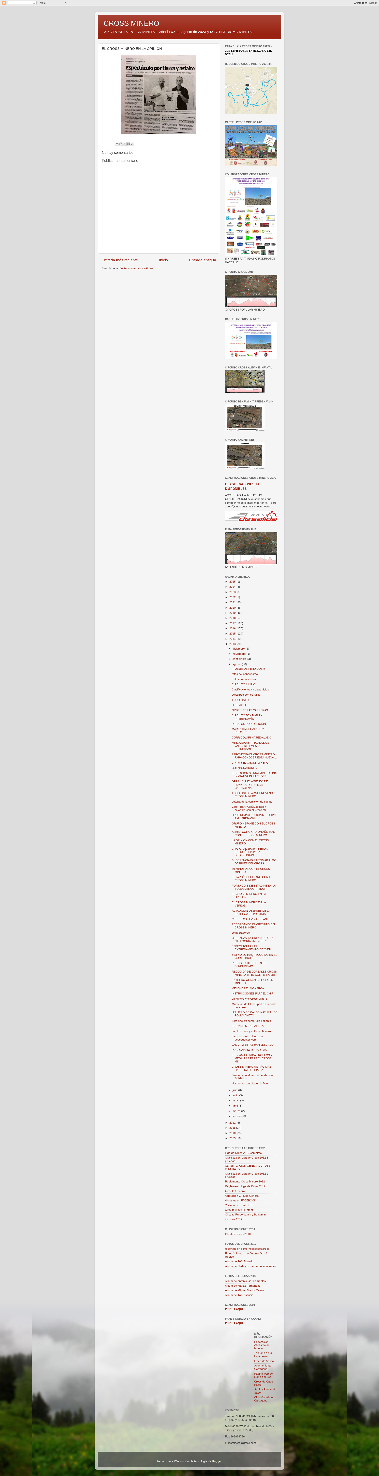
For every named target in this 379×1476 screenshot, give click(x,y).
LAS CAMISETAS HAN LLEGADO (253, 1044)
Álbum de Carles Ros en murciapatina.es (250, 1266)
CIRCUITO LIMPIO (243, 684)
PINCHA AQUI (234, 1309)
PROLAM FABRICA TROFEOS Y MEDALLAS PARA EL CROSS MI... (252, 1058)
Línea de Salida (264, 1361)
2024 (232, 586)
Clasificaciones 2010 (238, 1234)
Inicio (163, 260)
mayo (236, 1100)
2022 (232, 597)
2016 (232, 628)
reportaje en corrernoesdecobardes (247, 1248)
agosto (237, 664)
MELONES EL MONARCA (248, 988)
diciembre (239, 648)
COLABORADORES (244, 768)
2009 (232, 1138)
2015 (232, 633)
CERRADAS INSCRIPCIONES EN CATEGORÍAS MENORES (253, 940)
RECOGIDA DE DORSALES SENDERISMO (249, 965)
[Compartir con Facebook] (128, 144)
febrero (237, 1116)
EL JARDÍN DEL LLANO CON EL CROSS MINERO (252, 879)
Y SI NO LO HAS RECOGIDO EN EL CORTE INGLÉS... (254, 956)
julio (235, 1090)
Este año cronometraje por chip (251, 1020)
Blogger (216, 1461)
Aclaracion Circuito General (242, 1195)
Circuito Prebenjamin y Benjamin (245, 1214)
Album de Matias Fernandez (242, 1285)
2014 (232, 638)
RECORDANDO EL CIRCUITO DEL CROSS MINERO (254, 926)
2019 (232, 612)
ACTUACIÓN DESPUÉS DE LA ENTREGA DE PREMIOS (251, 912)
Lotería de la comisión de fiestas (252, 801)
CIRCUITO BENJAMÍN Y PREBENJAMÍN (247, 717)
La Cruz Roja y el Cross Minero (251, 1031)
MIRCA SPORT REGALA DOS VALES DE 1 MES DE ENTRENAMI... (250, 746)
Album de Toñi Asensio (239, 1295)
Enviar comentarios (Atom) (136, 268)
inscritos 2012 (233, 1219)
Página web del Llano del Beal (263, 1375)
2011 (232, 1127)
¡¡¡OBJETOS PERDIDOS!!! (248, 668)
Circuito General (235, 1191)
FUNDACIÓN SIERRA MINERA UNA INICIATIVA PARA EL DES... (254, 775)
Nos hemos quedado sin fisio (250, 1083)
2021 (232, 602)
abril (236, 1105)
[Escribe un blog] (121, 144)
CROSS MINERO (131, 23)
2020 (232, 607)
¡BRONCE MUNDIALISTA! (248, 1026)
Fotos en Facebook (244, 679)
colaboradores (241, 932)
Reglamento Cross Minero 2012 (245, 1181)
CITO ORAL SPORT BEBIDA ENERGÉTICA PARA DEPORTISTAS (249, 852)
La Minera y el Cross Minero (249, 998)
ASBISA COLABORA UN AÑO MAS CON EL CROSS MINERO (253, 833)
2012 (232, 1122)
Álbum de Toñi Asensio (239, 1261)
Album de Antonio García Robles (245, 1281)
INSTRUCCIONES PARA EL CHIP (252, 993)
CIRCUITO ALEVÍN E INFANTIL (251, 919)
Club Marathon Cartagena (263, 1399)
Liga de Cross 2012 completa (243, 1152)
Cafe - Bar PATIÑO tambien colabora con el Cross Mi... (250, 808)
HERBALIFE (239, 705)
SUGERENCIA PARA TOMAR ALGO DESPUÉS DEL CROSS (254, 862)
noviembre (240, 653)
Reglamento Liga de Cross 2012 (245, 1186)
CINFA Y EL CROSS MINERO (250, 762)
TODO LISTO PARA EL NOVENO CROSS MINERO (252, 795)
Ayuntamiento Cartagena (262, 1367)
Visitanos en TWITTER (239, 1205)
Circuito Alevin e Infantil (239, 1209)
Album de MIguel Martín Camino (245, 1290)
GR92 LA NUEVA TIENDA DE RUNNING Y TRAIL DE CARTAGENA (250, 784)
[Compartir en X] (125, 144)
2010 (232, 1133)
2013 (232, 644)
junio (236, 1095)
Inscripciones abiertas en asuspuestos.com (247, 1038)
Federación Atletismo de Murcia (262, 1345)
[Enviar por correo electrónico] (117, 144)
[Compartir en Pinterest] (132, 144)
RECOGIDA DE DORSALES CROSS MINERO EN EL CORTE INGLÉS (254, 973)
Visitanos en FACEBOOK (240, 1200)
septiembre (240, 658)
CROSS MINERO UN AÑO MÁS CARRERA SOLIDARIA (251, 1068)
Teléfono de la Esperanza (263, 1354)
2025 (232, 581)
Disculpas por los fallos (246, 694)
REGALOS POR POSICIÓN (249, 723)
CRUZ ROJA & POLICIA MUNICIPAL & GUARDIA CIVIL (254, 817)
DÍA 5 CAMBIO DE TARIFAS (249, 1049)
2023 (232, 592)
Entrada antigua (202, 260)
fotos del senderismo (245, 673)
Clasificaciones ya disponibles (250, 689)
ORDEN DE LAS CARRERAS (250, 710)
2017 (232, 623)
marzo (237, 1111)
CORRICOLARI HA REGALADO (251, 737)
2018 (232, 618)
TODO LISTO (240, 700)
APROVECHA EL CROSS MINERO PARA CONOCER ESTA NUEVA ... (254, 756)
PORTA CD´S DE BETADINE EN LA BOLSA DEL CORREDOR (254, 887)
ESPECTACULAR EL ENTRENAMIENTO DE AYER (251, 948)
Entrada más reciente (120, 260)
